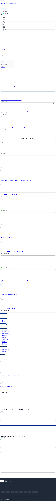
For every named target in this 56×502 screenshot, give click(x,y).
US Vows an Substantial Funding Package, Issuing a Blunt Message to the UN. (15, 127)
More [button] (3, 21)
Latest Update (2, 0)
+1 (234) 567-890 (3, 67)
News (4, 25)
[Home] (3, 10)
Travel (4, 28)
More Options (4, 30)
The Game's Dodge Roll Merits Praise (6, 237)
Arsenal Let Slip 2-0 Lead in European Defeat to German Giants (13, 86)
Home (4, 17)
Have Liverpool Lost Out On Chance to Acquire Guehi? (9, 294)
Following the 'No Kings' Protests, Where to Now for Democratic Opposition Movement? (11, 396)
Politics (4, 26)
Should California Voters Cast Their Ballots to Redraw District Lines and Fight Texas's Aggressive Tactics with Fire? (18, 111)
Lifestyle (4, 24)
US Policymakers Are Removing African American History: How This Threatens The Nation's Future (16, 180)
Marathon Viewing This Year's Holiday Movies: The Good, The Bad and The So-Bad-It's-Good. (15, 151)
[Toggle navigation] (1, 14)
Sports (4, 27)
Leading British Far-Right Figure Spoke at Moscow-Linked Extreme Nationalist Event (14, 308)
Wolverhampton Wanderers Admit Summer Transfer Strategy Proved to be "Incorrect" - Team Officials (9, 375)
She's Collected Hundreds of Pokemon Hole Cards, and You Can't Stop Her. (12, 251)
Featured (4, 20)
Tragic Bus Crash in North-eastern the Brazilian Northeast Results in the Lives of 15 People (14, 280)
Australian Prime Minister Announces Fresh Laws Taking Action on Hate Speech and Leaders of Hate (9, 386)
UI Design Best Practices (3, 49)
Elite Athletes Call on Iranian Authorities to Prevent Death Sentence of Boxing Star (13, 194)
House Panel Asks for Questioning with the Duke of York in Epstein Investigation (13, 208)
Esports (4, 19)
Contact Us (4, 29)
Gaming (4, 22)
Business (4, 18)
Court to (1, 3)
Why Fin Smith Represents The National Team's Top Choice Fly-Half (11, 100)
